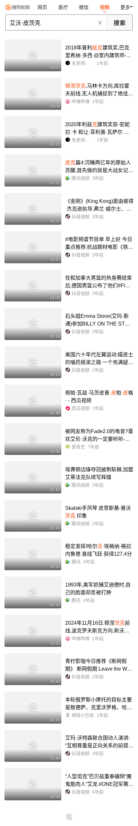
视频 (104, 7)
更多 (125, 7)
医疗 (63, 7)
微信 (84, 7)
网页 (42, 7)
